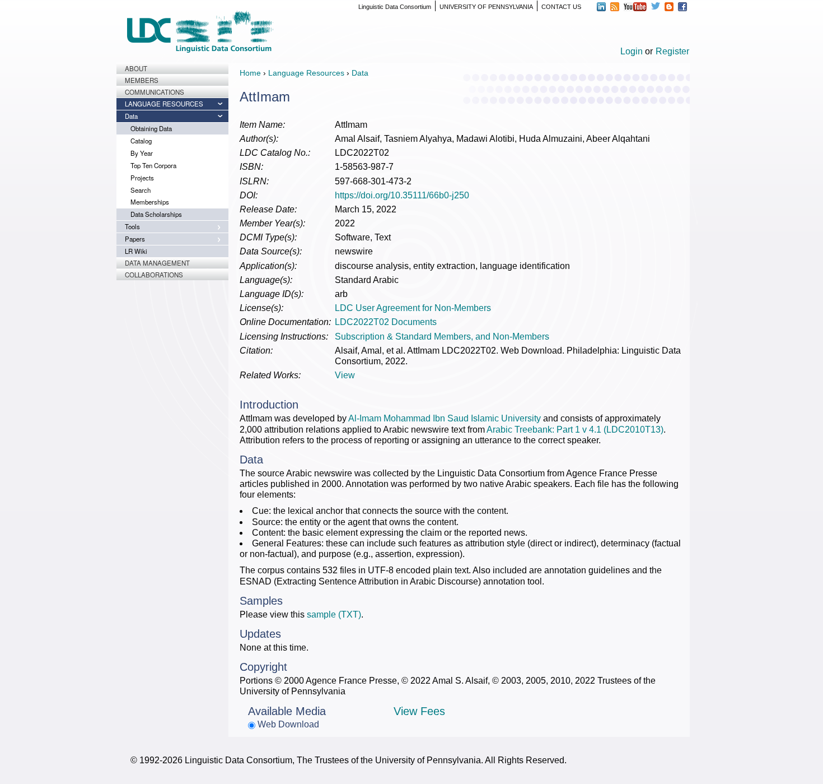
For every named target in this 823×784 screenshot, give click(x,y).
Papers (135, 238)
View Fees (419, 711)
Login (631, 51)
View (345, 375)
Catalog (141, 140)
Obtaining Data (151, 128)
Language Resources (164, 103)
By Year (141, 153)
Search (140, 189)
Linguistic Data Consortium (394, 6)
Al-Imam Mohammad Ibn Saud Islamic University (444, 418)
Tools (132, 226)
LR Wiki (136, 251)
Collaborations (154, 274)
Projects (142, 177)
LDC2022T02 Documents (386, 322)
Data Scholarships (156, 214)
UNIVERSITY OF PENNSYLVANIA (486, 6)
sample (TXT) (334, 614)
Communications (154, 91)
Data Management (157, 262)
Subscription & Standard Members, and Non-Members (442, 336)
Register (672, 51)
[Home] (200, 31)
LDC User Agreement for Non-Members (413, 308)
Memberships (149, 201)
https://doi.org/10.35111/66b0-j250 (402, 195)
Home (250, 72)
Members (141, 80)
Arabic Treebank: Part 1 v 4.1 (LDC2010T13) (575, 429)
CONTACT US (561, 6)
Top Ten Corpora (153, 165)
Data (131, 116)
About (136, 68)
